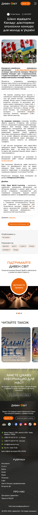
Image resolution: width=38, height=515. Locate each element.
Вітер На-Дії (6, 486)
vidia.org (12, 218)
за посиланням (7, 161)
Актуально (6, 237)
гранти (14, 246)
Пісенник (4, 478)
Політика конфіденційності (19, 506)
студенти (22, 246)
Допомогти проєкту (19, 286)
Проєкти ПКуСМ (7, 498)
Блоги (3, 469)
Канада (15, 250)
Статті (4, 466)
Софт (3, 481)
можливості (6, 250)
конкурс (31, 246)
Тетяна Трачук (15, 14)
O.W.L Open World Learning (26, 70)
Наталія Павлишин (12, 347)
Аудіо (3, 472)
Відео (3, 475)
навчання (6, 246)
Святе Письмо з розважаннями (13, 483)
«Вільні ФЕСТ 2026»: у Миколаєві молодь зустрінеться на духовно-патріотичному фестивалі (14, 356)
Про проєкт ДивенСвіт (10, 495)
